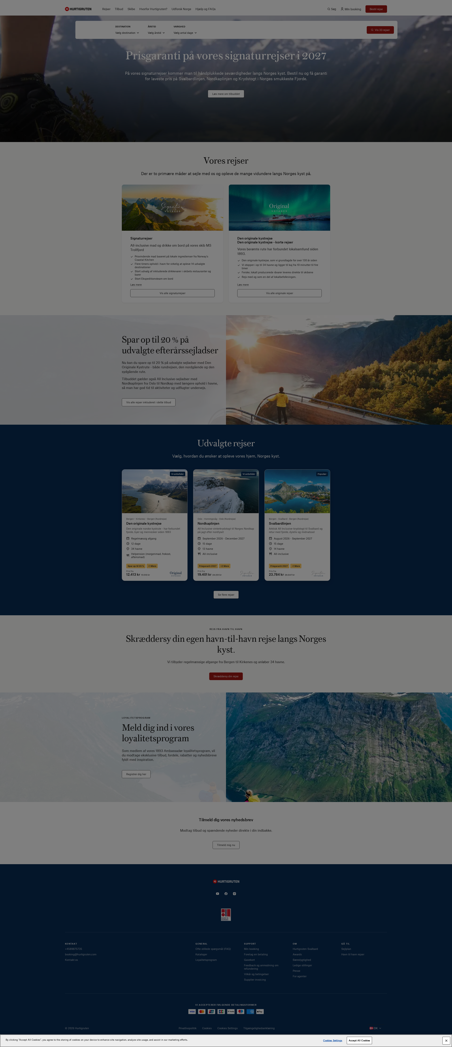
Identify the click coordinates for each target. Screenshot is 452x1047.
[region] (226, 1040)
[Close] (446, 1041)
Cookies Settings (332, 1040)
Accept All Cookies (359, 1040)
